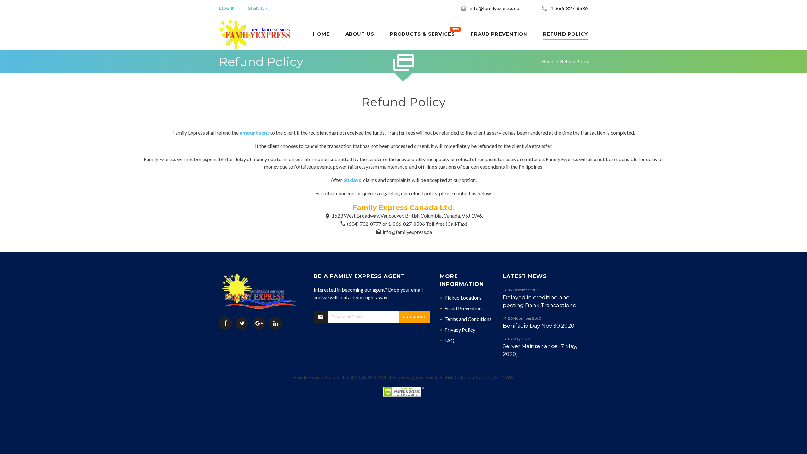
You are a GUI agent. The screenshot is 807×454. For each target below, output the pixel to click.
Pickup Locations (463, 297)
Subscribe (414, 316)
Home (548, 61)
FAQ (449, 340)
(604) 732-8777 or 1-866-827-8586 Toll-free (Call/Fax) (407, 224)
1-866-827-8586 (569, 8)
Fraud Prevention (463, 308)
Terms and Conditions (467, 319)
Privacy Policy (459, 330)
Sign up (258, 8)
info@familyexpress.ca (494, 8)
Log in (227, 8)
